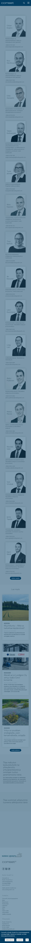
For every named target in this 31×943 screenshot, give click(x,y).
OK (27, 940)
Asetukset (19, 940)
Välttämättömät (9, 940)
